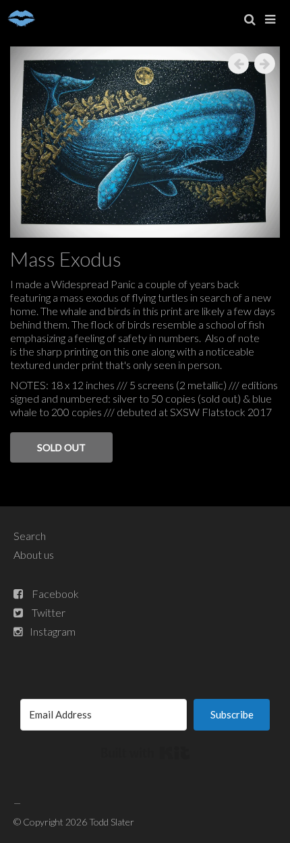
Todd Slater (111, 822)
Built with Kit (145, 753)
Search (29, 535)
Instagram (53, 631)
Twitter (48, 612)
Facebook (55, 593)
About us (33, 554)
